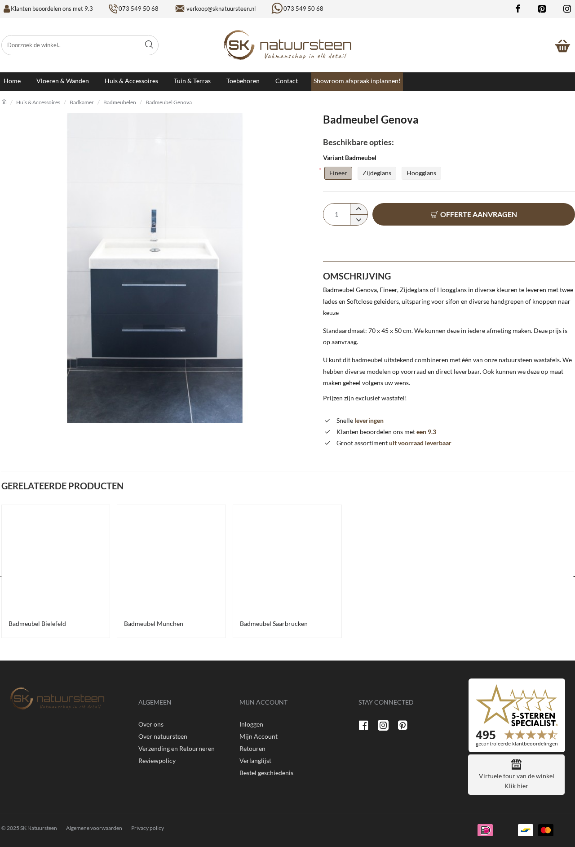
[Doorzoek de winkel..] (149, 45)
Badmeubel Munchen (153, 623)
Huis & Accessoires (38, 102)
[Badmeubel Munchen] (171, 559)
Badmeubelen (119, 102)
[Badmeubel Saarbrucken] (287, 559)
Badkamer (82, 102)
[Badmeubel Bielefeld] (56, 559)
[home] (4, 102)
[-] (358, 219)
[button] (473, 214)
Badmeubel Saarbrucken (274, 623)
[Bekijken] (563, 45)
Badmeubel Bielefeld (37, 623)
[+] (358, 209)
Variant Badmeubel (349, 157)
